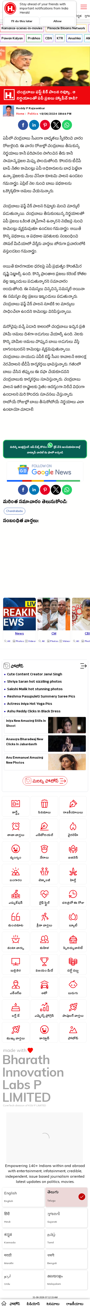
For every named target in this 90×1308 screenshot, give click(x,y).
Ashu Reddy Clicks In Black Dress (33, 711)
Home (20, 113)
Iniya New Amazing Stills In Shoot (26, 724)
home (3, 1303)
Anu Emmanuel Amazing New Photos (24, 761)
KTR (60, 38)
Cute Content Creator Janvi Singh (34, 674)
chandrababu (14, 511)
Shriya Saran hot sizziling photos (34, 682)
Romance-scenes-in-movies (21, 28)
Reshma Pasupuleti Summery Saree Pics (41, 696)
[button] (23, 125)
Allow (57, 21)
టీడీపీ (76, 161)
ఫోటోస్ (17, 666)
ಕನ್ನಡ (78, 16)
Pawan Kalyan (12, 38)
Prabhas (34, 38)
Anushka (74, 38)
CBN (48, 38)
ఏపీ (39, 169)
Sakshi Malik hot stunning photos (35, 689)
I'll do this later (21, 21)
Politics (33, 113)
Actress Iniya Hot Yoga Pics (29, 704)
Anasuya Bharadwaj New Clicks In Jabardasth (24, 742)
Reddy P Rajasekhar (30, 108)
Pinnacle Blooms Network (66, 28)
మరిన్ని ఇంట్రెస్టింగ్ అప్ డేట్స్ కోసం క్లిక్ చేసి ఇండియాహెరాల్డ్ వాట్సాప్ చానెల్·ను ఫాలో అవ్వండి (45, 450)
